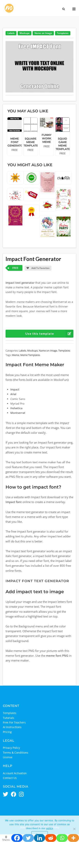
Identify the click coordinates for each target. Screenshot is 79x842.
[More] (73, 838)
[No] (74, 829)
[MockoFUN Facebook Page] (13, 795)
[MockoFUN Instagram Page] (21, 795)
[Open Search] (63, 9)
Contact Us (10, 778)
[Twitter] (28, 838)
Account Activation (15, 773)
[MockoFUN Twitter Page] (5, 795)
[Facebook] (17, 838)
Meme (15, 355)
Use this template (39, 333)
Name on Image (43, 33)
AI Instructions (12, 727)
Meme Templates (30, 355)
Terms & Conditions (15, 752)
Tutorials (8, 718)
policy (49, 828)
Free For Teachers (14, 722)
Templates (62, 33)
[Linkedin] (39, 838)
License (7, 757)
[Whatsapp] (62, 838)
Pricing (7, 732)
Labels (11, 33)
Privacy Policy (11, 748)
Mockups (25, 33)
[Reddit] (50, 838)
